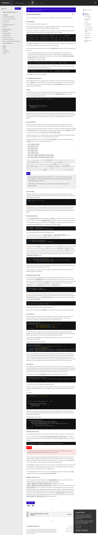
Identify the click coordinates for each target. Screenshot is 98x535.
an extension (37, 337)
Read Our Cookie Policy (71, 531)
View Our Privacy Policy (71, 529)
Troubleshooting (5, 51)
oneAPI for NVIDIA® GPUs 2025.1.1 (9, 12)
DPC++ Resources (5, 20)
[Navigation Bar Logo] (6, 3)
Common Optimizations (7, 43)
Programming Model (6, 33)
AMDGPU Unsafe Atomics (88, 41)
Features (4, 47)
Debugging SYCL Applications (8, 24)
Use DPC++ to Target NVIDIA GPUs (9, 18)
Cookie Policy (78, 527)
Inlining (86, 22)
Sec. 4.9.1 (38, 24)
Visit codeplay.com (72, 527)
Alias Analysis (87, 35)
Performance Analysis (6, 37)
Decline (85, 530)
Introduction (5, 31)
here (45, 74)
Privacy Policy (78, 525)
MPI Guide (4, 26)
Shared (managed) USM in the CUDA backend (11, 41)
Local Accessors (88, 33)
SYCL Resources (5, 22)
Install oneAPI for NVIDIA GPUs (8, 16)
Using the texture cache (88, 38)
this (53, 471)
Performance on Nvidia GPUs (8, 39)
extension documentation (50, 473)
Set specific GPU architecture (88, 19)
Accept (78, 530)
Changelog (4, 49)
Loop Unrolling (88, 26)
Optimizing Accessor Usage (89, 31)
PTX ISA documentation (68, 170)
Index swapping (88, 16)
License (4, 53)
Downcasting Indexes (89, 28)
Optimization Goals (6, 35)
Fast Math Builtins (88, 24)
